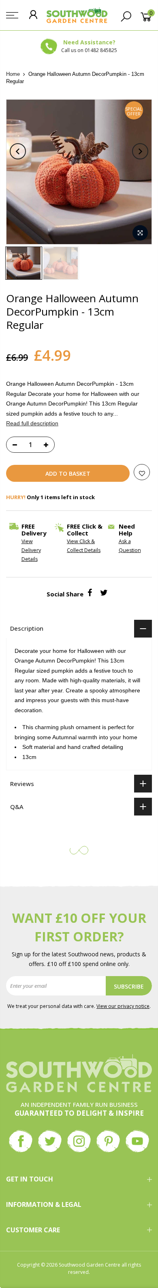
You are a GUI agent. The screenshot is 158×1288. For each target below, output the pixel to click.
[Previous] (18, 151)
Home (13, 74)
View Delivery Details (31, 549)
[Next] (140, 151)
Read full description (32, 423)
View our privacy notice (122, 1006)
